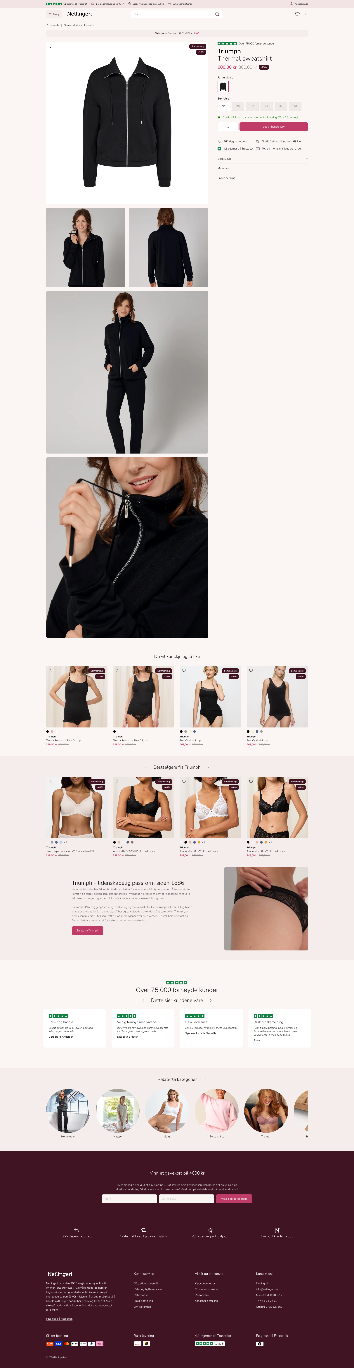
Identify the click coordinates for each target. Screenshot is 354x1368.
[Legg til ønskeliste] (50, 46)
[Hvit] (56, 731)
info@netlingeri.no (267, 1289)
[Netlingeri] (79, 14)
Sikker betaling (226, 178)
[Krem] (190, 731)
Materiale (223, 168)
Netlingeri (262, 1283)
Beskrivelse (224, 159)
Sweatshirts (72, 25)
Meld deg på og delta (234, 1199)
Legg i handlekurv (274, 126)
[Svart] (47, 731)
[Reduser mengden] (221, 126)
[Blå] (194, 731)
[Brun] (132, 842)
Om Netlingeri (142, 1307)
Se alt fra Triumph (87, 930)
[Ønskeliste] (297, 14)
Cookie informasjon (206, 1289)
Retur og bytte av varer (148, 1289)
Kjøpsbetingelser (205, 1283)
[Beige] (52, 731)
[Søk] (217, 14)
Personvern (202, 1295)
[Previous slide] (143, 1000)
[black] (223, 86)
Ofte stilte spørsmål (146, 1283)
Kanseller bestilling (206, 1301)
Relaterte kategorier (177, 1079)
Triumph (89, 25)
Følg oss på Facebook (59, 1319)
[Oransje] (198, 842)
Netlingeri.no (60, 1357)
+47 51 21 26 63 (266, 1301)
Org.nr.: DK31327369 (269, 1307)
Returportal (141, 1295)
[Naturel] (47, 842)
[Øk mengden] (235, 126)
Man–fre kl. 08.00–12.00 (271, 1295)
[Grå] (185, 731)
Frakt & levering (143, 1301)
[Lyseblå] (60, 842)
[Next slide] (211, 1000)
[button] (177, 14)
